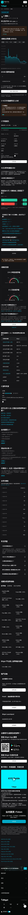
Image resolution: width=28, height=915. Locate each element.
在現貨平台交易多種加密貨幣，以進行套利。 (13, 244)
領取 (25, 868)
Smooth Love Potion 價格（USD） (7, 599)
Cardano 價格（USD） (19, 613)
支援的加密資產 (6, 363)
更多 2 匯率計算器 (14, 91)
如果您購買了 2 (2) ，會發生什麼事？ (11, 226)
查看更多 (3, 475)
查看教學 (3, 443)
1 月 (11, 42)
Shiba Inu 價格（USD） (5, 606)
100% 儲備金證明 (6, 373)
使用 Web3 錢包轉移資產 (7, 424)
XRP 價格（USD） (20, 647)
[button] (14, 873)
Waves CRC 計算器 (5, 841)
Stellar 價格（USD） (7, 647)
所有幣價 (14, 253)
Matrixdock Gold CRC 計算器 (7, 854)
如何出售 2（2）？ (6, 221)
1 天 (3, 42)
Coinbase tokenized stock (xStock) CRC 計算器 (11, 859)
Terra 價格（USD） (20, 599)
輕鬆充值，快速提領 (6, 413)
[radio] (5, 393)
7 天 (7, 42)
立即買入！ (3, 441)
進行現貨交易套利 (5, 417)
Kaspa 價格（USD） (21, 592)
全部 (23, 42)
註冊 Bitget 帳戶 (6, 240)
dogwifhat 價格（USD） (5, 592)
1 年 (19, 42)
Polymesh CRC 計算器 (6, 851)
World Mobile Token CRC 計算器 (8, 846)
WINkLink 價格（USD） (5, 641)
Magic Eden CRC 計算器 (6, 856)
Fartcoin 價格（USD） (19, 627)
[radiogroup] (8, 393)
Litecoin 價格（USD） (19, 634)
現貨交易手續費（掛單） (8, 342)
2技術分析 (14, 327)
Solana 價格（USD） (19, 641)
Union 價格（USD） (7, 666)
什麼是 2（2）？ (6, 224)
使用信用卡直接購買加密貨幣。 (9, 242)
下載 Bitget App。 (16, 240)
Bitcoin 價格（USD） (7, 634)
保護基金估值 (5, 370)
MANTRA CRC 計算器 (5, 839)
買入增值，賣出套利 (6, 415)
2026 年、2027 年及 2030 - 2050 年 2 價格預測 (11, 311)
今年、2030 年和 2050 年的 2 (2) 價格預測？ (13, 228)
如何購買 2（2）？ (6, 219)
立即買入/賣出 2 (14, 249)
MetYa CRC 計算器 (5, 844)
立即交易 (14, 761)
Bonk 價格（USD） (6, 620)
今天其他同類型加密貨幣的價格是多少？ (12, 233)
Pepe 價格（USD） (7, 613)
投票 (25, 200)
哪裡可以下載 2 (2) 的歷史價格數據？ (11, 231)
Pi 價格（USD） (6, 627)
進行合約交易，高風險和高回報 (8, 420)
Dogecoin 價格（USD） (19, 606)
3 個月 (15, 42)
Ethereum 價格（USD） (19, 653)
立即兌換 (5, 34)
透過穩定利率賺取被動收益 (7, 422)
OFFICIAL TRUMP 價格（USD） (6, 653)
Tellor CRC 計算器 (5, 849)
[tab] (14, 873)
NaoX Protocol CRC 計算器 (7, 861)
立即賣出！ (3, 461)
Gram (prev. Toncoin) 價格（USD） (21, 620)
